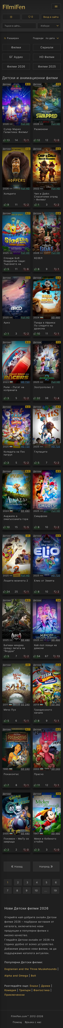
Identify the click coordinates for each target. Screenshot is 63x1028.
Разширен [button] (13, 38)
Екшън (34, 985)
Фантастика (41, 990)
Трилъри (25, 990)
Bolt (33, 975)
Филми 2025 (47, 66)
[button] (11, 17)
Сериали (46, 47)
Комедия (10, 990)
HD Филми (46, 57)
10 (36, 890)
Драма (45, 985)
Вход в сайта (50, 16)
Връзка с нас (33, 1022)
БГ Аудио (16, 57)
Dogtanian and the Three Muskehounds (30, 969)
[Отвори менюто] (56, 7)
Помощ (17, 1022)
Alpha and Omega (16, 975)
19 (55, 890)
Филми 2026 (16, 66)
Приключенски (14, 994)
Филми (16, 47)
